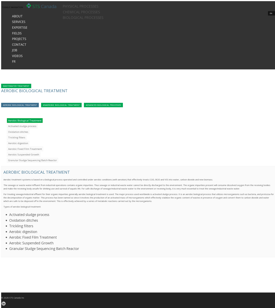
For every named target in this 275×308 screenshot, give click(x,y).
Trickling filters (16, 137)
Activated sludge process (22, 126)
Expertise (19, 27)
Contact (19, 44)
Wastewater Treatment (16, 86)
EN (271, 13)
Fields (17, 33)
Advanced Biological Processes (103, 105)
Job (14, 50)
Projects (19, 39)
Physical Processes (80, 6)
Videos (17, 56)
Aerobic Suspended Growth (23, 154)
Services (18, 22)
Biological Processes (83, 17)
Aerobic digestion (18, 143)
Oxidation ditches (18, 131)
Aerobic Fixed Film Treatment (25, 149)
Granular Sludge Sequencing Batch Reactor (32, 160)
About (17, 16)
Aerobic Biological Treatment (20, 105)
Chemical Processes (81, 12)
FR (13, 61)
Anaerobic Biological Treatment (61, 105)
